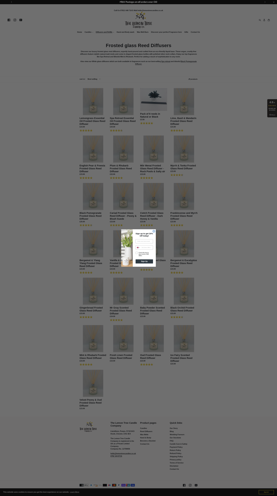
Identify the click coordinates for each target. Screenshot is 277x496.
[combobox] (138, 248)
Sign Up (144, 261)
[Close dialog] (154, 231)
